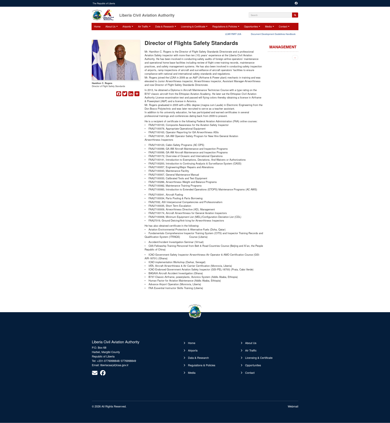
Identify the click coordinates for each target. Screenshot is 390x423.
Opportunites (251, 26)
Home (97, 26)
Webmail (293, 406)
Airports (126, 26)
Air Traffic (143, 26)
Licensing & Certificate (193, 26)
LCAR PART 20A (226, 34)
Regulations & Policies (224, 26)
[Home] (105, 15)
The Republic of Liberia (104, 3)
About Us (110, 26)
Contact (283, 26)
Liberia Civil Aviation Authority (147, 15)
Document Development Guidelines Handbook (265, 34)
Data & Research (164, 26)
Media (268, 26)
